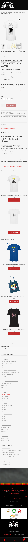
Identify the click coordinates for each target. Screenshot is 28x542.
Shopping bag (5, 429)
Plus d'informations (5, 94)
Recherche (14, 540)
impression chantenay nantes (20, 116)
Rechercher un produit (5, 346)
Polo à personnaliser (8, 367)
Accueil (3, 12)
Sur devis (4, 431)
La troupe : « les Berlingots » (8, 454)
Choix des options (14, 199)
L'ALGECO (12, 118)
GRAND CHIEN (10, 116)
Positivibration (5, 452)
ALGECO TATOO (14, 115)
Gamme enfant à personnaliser (10, 361)
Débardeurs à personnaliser (10, 376)
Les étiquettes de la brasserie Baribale (10, 456)
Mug (3, 422)
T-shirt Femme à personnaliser (11, 378)
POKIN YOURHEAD (7, 411)
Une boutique (11, 505)
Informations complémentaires (8, 128)
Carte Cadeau (5, 387)
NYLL (5, 407)
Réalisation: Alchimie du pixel (19, 534)
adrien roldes (8, 115)
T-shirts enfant (5, 436)
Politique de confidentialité (14, 531)
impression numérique (5, 118)
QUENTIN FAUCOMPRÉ (8, 414)
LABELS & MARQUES (6, 448)
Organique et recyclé (8, 365)
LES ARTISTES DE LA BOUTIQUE (12, 12)
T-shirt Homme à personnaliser (11, 381)
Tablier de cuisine (7, 383)
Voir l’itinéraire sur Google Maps (14, 491)
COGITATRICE (6, 396)
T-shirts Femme (5, 438)
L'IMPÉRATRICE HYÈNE (8, 405)
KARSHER (5, 403)
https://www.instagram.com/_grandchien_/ (13, 91)
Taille (2, 96)
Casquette (6, 359)
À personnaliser (5, 356)
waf (18, 118)
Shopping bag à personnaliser (10, 370)
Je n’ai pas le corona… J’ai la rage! (9, 450)
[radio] (2, 99)
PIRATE (5, 409)
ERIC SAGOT (6, 398)
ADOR (5, 392)
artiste (19, 115)
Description (3, 124)
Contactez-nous (14, 501)
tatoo (15, 118)
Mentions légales (14, 529)
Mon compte (4, 540)
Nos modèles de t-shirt (6, 425)
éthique (19, 505)
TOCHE (5, 420)
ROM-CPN (5, 416)
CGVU (14, 528)
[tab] (14, 124)
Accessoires (4, 385)
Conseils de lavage (6, 464)
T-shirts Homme (5, 440)
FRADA (5, 400)
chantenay (5, 116)
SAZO (5, 418)
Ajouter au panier (10, 105)
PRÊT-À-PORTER (5, 427)
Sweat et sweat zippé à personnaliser (11, 372)
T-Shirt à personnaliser (8, 374)
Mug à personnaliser (8, 363)
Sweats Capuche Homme (7, 433)
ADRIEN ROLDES (22, 12)
